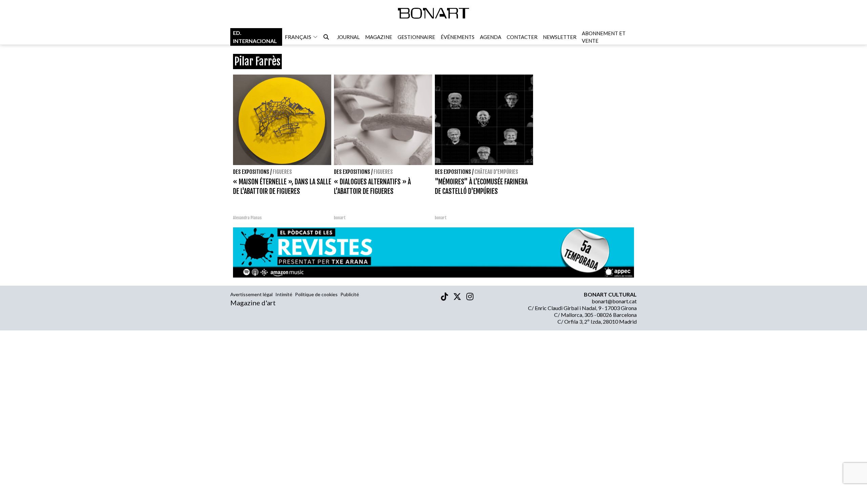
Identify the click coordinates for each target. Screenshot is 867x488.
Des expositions (251, 171)
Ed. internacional (255, 36)
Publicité (349, 294)
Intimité (283, 294)
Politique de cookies (316, 294)
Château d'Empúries (496, 171)
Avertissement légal (251, 294)
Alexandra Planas (247, 217)
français (298, 37)
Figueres (282, 171)
